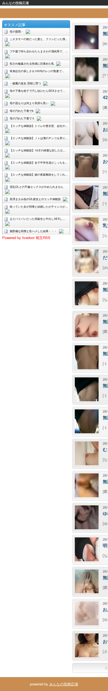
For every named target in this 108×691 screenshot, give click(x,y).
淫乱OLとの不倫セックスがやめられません (36, 187)
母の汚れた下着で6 (22, 111)
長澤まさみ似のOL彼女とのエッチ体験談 (35, 199)
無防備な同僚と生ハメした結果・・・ (33, 231)
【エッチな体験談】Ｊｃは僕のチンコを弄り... (39, 138)
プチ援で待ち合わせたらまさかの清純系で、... (39, 51)
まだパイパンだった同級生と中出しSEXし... (37, 219)
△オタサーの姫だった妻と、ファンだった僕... (39, 39)
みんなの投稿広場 (15, 2)
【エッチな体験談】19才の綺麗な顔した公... (37, 150)
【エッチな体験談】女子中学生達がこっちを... (39, 162)
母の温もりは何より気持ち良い (29, 103)
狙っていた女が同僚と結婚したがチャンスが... (39, 206)
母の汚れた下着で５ (22, 118)
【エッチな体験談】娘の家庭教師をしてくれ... (39, 174)
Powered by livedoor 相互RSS (26, 237)
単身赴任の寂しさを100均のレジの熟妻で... (37, 71)
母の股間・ (17, 31)
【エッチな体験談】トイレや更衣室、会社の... (39, 126)
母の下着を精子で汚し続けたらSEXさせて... (37, 91)
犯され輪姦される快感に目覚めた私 (32, 63)
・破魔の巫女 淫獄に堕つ (25, 83)
